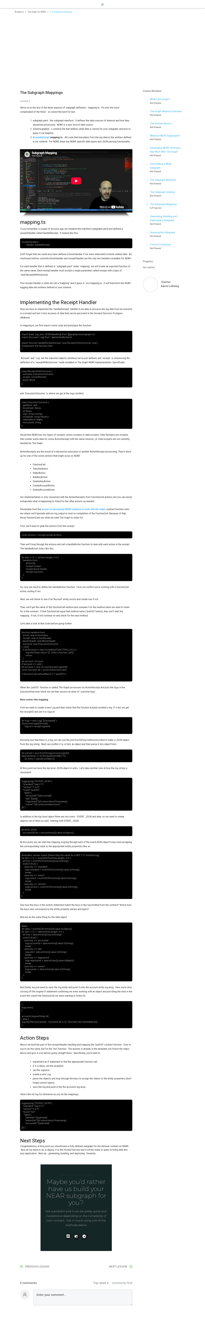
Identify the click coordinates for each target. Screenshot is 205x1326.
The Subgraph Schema (162, 192)
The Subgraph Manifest (163, 180)
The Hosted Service (161, 123)
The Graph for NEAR (36, 12)
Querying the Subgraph (162, 232)
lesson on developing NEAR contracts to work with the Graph (73, 509)
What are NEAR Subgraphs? (165, 135)
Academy (19, 12)
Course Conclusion (160, 244)
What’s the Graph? (160, 99)
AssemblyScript (41, 137)
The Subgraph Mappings (163, 204)
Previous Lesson (37, 1266)
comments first (122, 1283)
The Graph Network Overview (166, 111)
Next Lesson (118, 1266)
